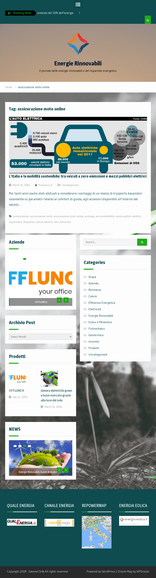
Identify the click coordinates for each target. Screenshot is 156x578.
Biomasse (94, 290)
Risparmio (29, 222)
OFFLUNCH (41, 302)
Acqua (92, 277)
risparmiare (15, 222)
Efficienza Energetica (101, 303)
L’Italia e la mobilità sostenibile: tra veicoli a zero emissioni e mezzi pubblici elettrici (77, 176)
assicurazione (21, 216)
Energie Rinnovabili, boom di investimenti (41, 472)
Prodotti (93, 348)
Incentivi (93, 341)
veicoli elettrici (44, 222)
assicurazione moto (41, 216)
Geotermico (96, 335)
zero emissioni (62, 222)
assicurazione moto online (69, 216)
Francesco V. (45, 185)
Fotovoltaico (96, 328)
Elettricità (94, 309)
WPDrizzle (143, 571)
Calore (92, 296)
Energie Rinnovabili (78, 63)
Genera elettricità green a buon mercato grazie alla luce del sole (56, 395)
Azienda (93, 283)
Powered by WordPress (101, 571)
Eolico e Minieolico (100, 322)
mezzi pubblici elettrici (128, 216)
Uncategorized (70, 185)
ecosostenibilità (105, 216)
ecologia (90, 216)
